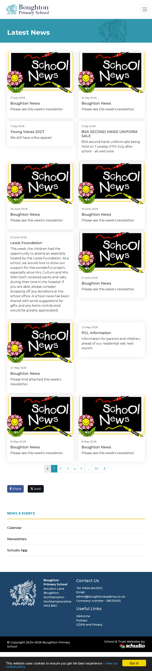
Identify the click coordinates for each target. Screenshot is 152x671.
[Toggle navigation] (145, 9)
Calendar (14, 528)
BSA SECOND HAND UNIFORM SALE (109, 134)
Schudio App (17, 550)
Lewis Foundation (26, 243)
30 (96, 468)
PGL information (96, 333)
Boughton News (25, 103)
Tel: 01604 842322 (89, 588)
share (16, 489)
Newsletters (17, 539)
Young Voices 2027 (27, 132)
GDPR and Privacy (89, 624)
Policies (81, 620)
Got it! (134, 663)
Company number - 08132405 (98, 601)
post (37, 489)
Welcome (83, 616)
